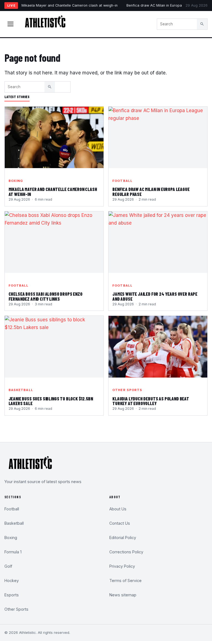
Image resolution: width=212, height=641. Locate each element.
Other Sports (127, 390)
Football (122, 181)
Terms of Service (125, 580)
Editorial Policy (122, 537)
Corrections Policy (126, 552)
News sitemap (122, 594)
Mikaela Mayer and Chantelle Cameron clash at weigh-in (70, 5)
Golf (8, 566)
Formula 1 (13, 552)
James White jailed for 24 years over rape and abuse (154, 296)
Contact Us (119, 523)
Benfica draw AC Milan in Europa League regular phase (151, 191)
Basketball (21, 390)
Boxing (16, 181)
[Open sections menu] (10, 24)
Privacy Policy (122, 566)
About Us (117, 509)
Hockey (11, 580)
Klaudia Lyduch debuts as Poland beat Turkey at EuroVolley (150, 401)
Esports (11, 594)
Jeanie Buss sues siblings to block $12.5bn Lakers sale (51, 401)
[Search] (202, 24)
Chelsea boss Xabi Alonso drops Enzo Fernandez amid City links (46, 296)
